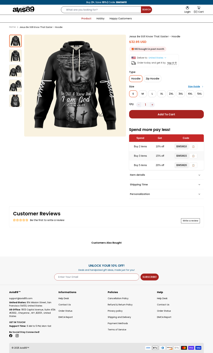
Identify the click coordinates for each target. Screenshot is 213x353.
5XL (199, 94)
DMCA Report (65, 317)
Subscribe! (150, 277)
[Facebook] (10, 335)
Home (12, 27)
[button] (138, 104)
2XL (171, 94)
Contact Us (64, 304)
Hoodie (135, 78)
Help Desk (63, 298)
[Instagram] (17, 335)
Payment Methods (118, 323)
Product (86, 18)
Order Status (65, 310)
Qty (131, 104)
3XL (181, 94)
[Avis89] (23, 9)
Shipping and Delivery (119, 317)
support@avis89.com (20, 298)
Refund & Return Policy (120, 304)
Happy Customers (120, 18)
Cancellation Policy (118, 298)
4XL (190, 94)
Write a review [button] (190, 220)
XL (161, 94)
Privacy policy (115, 310)
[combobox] (106, 9)
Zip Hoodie (152, 78)
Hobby (100, 18)
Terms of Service (117, 329)
